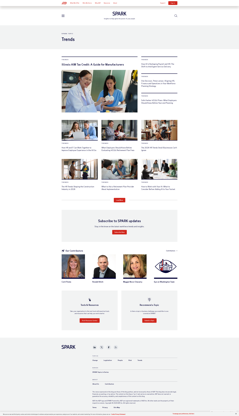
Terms (94, 407)
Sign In (173, 3)
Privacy (105, 407)
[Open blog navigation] (63, 16)
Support (162, 3)
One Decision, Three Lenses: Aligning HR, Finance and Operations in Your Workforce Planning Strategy (158, 83)
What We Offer (74, 3)
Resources (107, 3)
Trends (65, 59)
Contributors (170, 251)
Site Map (117, 407)
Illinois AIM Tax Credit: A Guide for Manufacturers (93, 64)
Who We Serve (87, 3)
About (115, 3)
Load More (119, 200)
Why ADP (98, 3)
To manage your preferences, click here (183, 413)
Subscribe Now (119, 232)
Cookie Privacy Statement (118, 414)
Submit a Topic (149, 320)
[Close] (236, 414)
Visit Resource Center (89, 320)
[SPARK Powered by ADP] (119, 13)
